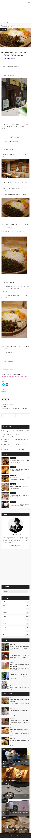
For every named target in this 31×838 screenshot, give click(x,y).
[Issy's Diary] (13, 22)
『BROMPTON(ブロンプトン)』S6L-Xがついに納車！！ (15, 449)
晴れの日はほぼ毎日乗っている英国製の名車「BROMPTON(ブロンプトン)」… (18, 677)
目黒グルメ (12, 410)
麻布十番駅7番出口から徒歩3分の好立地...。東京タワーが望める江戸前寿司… (19, 669)
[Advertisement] (13, 11)
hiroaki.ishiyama (9, 404)
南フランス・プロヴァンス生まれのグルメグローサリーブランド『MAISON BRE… (16, 431)
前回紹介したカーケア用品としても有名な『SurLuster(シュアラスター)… (18, 658)
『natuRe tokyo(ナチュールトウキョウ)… (19, 720)
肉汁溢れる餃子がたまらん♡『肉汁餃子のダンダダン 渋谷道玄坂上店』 (19, 470)
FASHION (15, 612)
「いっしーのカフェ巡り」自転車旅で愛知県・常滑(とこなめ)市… (19, 714)
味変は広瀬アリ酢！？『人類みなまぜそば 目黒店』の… (19, 700)
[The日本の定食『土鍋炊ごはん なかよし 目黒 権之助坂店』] (22, 415)
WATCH (15, 634)
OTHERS (15, 620)
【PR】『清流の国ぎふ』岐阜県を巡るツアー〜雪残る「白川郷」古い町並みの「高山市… (16, 435)
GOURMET (4, 29)
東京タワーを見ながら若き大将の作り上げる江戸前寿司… (19, 665)
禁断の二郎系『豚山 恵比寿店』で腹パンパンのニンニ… (19, 730)
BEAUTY (15, 605)
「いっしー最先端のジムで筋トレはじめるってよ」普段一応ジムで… (19, 649)
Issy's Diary (14, 835)
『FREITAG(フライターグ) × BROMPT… (19, 674)
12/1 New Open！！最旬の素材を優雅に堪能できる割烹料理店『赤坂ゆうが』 (19, 505)
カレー (17, 408)
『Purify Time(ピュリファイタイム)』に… (19, 655)
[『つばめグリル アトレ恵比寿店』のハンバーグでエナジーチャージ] (8, 415)
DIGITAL (15, 609)
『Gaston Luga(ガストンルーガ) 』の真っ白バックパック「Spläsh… (15, 440)
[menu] (29, 2)
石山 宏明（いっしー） (15, 534)
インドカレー (13, 408)
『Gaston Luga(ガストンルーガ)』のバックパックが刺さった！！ (15, 445)
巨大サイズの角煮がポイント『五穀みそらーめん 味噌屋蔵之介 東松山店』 (19, 487)
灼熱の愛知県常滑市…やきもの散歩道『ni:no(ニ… (18, 711)
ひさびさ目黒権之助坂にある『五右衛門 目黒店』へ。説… (19, 745)
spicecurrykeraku (6, 408)
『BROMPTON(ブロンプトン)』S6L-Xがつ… (19, 684)
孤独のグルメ (7, 410)
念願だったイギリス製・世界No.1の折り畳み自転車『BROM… (19, 688)
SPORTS (15, 623)
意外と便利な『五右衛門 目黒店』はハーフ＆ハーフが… (19, 741)
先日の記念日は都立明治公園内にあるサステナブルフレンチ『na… (19, 723)
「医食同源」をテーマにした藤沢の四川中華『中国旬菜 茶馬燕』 (19, 496)
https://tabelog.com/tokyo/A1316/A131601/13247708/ (14, 376)
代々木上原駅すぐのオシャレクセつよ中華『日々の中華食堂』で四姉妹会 (19, 478)
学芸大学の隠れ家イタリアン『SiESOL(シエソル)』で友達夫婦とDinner (19, 461)
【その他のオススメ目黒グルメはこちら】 (12, 361)
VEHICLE (15, 631)
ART (15, 601)
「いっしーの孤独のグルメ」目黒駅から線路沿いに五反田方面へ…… (19, 704)
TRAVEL (15, 627)
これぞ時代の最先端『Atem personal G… (19, 646)
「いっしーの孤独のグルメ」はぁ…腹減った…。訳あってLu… (19, 734)
